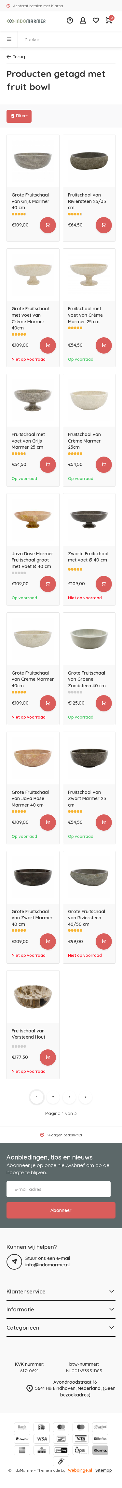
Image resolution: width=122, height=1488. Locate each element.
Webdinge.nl (80, 1470)
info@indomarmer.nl (47, 1265)
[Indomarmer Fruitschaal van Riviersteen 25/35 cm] (89, 161)
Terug (19, 57)
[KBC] (42, 1451)
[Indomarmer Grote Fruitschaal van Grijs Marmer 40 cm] (33, 161)
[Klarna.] (100, 1451)
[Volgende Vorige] (85, 1097)
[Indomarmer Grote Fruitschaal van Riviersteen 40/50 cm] (89, 877)
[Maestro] (81, 1428)
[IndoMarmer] (26, 21)
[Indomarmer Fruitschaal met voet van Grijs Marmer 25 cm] (33, 400)
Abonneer (61, 1210)
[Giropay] (61, 1451)
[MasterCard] (61, 1428)
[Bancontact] (61, 1439)
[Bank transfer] (22, 1428)
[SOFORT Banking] (100, 1428)
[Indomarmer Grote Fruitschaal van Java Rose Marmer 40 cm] (33, 758)
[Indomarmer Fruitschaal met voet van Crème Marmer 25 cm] (89, 275)
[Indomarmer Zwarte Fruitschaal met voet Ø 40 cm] (89, 519)
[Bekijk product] (48, 225)
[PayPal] (22, 1439)
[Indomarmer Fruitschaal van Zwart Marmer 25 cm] (89, 758)
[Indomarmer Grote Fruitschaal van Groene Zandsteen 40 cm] (89, 639)
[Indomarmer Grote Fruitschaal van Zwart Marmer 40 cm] (33, 877)
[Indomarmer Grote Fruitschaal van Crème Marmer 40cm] (33, 639)
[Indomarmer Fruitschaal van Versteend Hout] (33, 996)
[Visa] (42, 1439)
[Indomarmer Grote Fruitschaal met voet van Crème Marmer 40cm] (33, 275)
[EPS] (81, 1451)
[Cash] (61, 1462)
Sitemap (103, 1470)
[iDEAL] (42, 1428)
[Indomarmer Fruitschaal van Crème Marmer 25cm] (89, 400)
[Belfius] (100, 1439)
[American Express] (22, 1451)
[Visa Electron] (81, 1439)
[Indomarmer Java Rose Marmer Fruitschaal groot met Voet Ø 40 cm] (33, 519)
